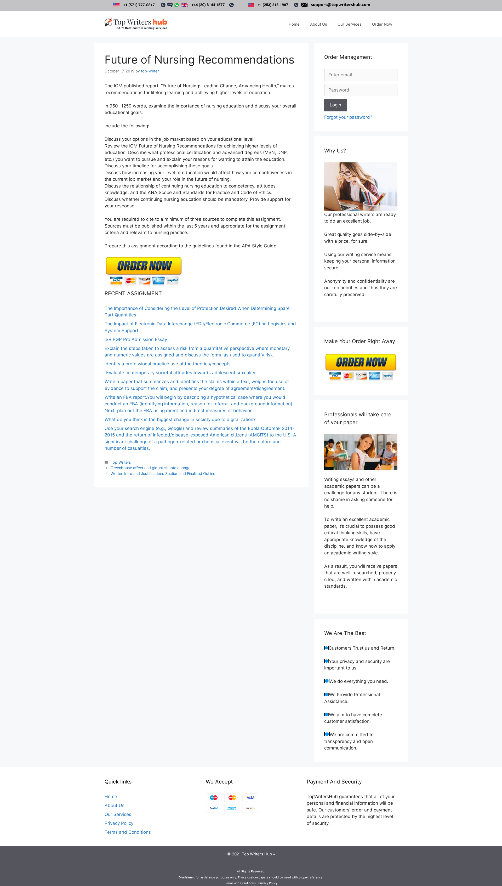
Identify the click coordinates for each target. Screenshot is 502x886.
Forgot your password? (348, 117)
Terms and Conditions (128, 832)
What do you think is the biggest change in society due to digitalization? (180, 419)
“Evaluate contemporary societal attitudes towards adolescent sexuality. (180, 372)
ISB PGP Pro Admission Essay (136, 339)
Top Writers (121, 462)
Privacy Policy (119, 823)
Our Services (350, 24)
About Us (318, 24)
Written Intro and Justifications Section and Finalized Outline (163, 473)
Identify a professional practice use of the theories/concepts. (168, 363)
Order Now (382, 24)
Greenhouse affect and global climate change (150, 467)
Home (294, 24)
